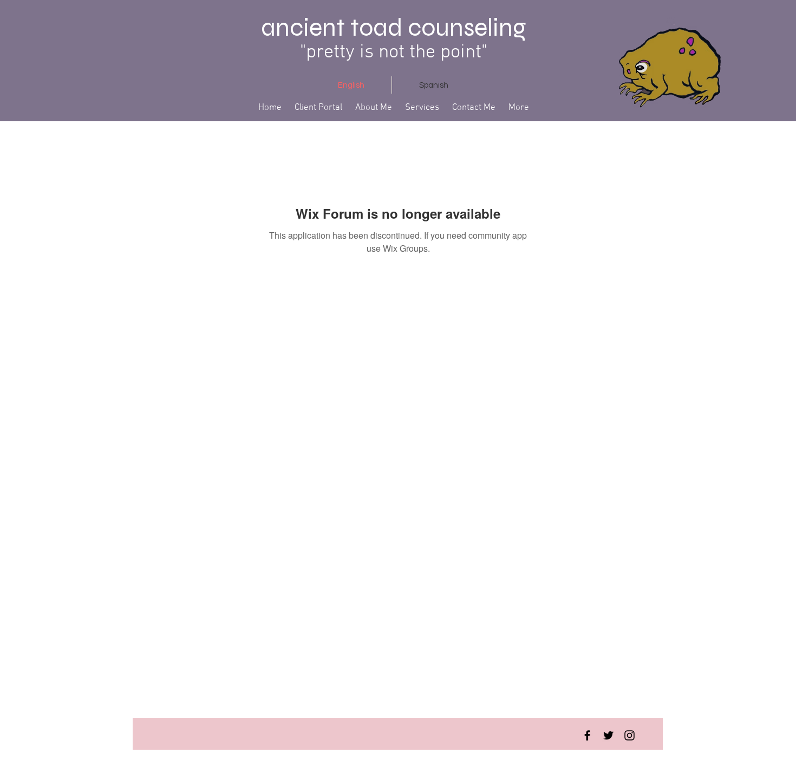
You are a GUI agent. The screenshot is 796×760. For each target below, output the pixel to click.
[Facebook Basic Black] (587, 735)
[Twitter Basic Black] (608, 735)
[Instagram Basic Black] (629, 735)
